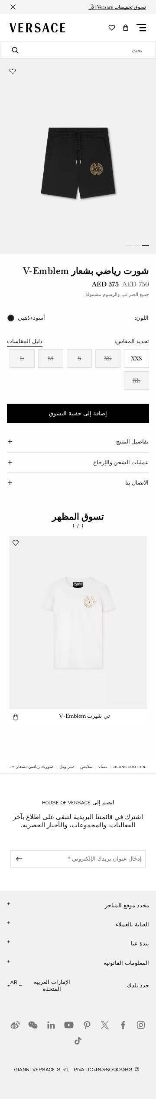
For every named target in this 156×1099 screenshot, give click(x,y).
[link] (130, 767)
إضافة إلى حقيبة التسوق (78, 414)
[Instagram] (141, 1025)
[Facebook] (123, 1025)
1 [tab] (145, 245)
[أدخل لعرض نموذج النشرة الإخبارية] (17, 859)
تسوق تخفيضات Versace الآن (117, 7)
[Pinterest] (87, 1025)
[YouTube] (69, 1025)
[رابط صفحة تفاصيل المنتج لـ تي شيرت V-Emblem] (78, 622)
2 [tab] (136, 245)
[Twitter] (105, 1025)
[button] (125, 27)
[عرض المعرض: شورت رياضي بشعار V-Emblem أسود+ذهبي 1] (78, 156)
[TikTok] (78, 1040)
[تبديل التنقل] (141, 27)
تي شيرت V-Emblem (84, 716)
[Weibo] (15, 1025)
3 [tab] (128, 245)
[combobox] (78, 50)
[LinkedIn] (51, 1025)
